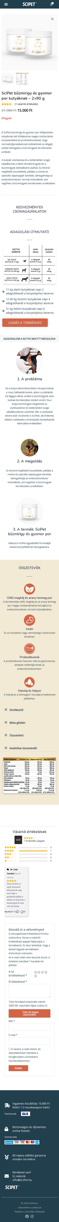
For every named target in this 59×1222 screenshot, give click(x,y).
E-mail (13, 1035)
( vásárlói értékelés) (26, 104)
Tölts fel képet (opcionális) (30, 1013)
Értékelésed (18, 981)
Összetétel (16, 735)
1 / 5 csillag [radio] (35, 972)
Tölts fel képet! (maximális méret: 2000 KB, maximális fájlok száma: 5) (28, 1003)
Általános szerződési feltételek (29, 1211)
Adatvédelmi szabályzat (29, 1207)
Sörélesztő (16, 710)
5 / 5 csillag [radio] (35, 976)
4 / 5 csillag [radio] (45, 972)
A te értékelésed (18, 973)
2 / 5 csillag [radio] (39, 972)
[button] (6, 4)
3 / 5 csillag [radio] (42, 972)
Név (12, 1021)
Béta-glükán (17, 722)
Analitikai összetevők (23, 748)
